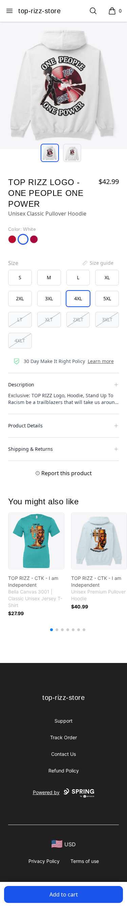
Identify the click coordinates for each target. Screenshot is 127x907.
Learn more (101, 361)
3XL (49, 298)
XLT (49, 319)
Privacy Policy (44, 861)
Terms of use (84, 861)
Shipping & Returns (30, 449)
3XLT (107, 319)
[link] (36, 541)
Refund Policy (63, 770)
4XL (78, 298)
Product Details (25, 425)
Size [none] (13, 263)
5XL (107, 298)
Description (21, 384)
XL (107, 277)
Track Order (63, 737)
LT (19, 319)
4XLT (20, 340)
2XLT (78, 319)
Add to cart (63, 894)
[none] (97, 263)
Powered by (46, 792)
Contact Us (63, 754)
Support (63, 721)
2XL (20, 298)
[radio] (20, 277)
